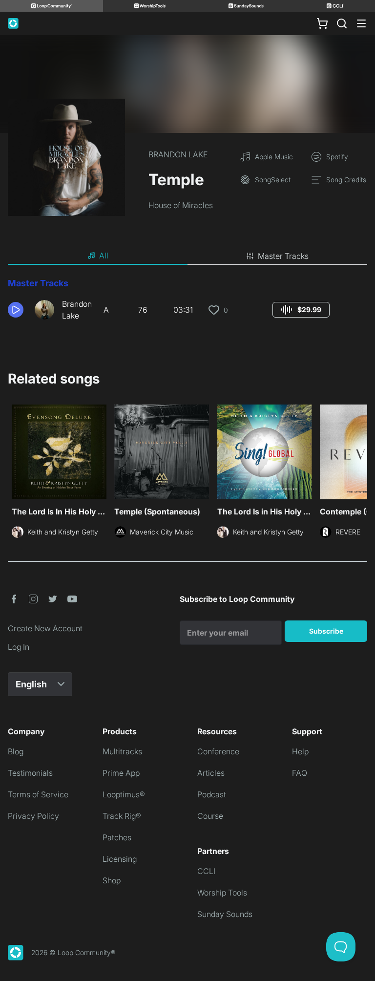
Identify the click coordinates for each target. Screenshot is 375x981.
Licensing (120, 859)
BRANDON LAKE (178, 154)
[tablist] (187, 256)
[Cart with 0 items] (322, 23)
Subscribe (326, 631)
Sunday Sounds (224, 914)
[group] (301, 310)
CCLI (206, 871)
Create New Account (45, 628)
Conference (218, 751)
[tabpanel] (187, 303)
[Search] (342, 23)
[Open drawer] (361, 23)
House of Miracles (180, 205)
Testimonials (30, 773)
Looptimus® (124, 794)
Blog (15, 751)
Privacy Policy (33, 816)
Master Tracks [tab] (283, 256)
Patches (117, 837)
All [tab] (103, 255)
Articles (211, 773)
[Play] (15, 310)
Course (210, 816)
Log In (18, 647)
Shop (112, 880)
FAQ (299, 773)
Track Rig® (122, 816)
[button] (17, 310)
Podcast (211, 794)
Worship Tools (222, 892)
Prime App (121, 773)
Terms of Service (38, 794)
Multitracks (122, 751)
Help (300, 751)
